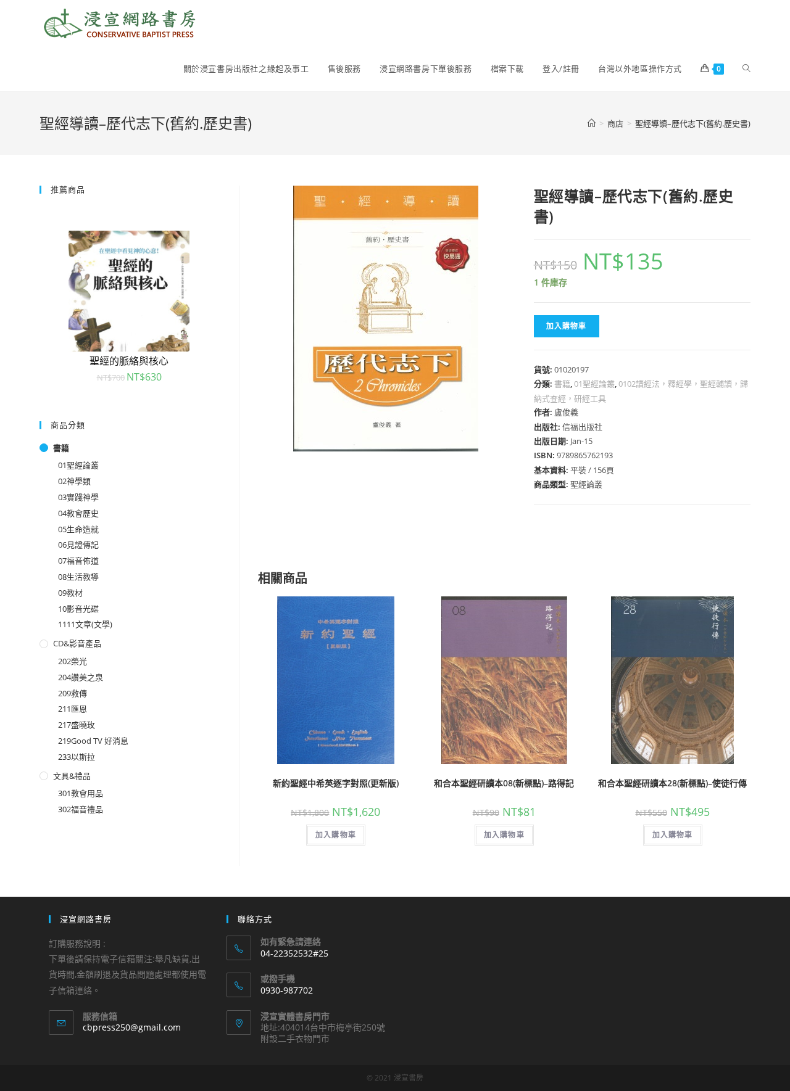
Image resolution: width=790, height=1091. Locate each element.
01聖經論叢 (594, 383)
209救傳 (72, 693)
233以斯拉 (76, 756)
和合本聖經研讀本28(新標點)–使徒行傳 (672, 783)
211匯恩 (72, 708)
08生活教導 (78, 576)
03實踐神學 (78, 497)
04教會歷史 (78, 513)
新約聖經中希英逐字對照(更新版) (336, 783)
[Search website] (746, 68)
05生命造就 (78, 529)
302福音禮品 (80, 809)
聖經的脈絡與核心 (128, 361)
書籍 (562, 383)
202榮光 (72, 661)
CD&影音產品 (77, 643)
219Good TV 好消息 (93, 740)
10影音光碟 (78, 608)
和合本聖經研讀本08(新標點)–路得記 (504, 783)
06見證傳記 (78, 544)
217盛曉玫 (76, 724)
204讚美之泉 (80, 677)
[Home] (592, 123)
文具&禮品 (72, 775)
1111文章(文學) (85, 624)
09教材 (70, 592)
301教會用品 (80, 793)
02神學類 (74, 481)
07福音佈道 (78, 560)
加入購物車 (566, 326)
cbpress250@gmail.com (132, 1027)
